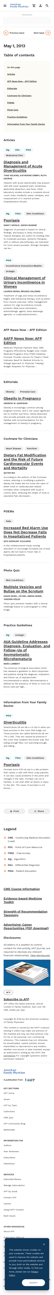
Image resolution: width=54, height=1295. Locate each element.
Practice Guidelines (17, 117)
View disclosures (40, 955)
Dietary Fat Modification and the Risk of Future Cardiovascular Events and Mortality (25, 461)
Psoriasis (12, 220)
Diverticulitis (15, 722)
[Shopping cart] (34, 5)
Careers (7, 1203)
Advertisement (27, 15)
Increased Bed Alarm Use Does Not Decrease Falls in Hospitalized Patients (26, 532)
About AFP (9, 1231)
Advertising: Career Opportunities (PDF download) (26, 926)
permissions (9, 1055)
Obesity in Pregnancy (22, 398)
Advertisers (9, 1163)
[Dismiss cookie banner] (44, 1244)
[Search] (47, 5)
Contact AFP (10, 1197)
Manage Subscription (14, 1185)
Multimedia (9, 1130)
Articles (11, 74)
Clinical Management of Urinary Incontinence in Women (24, 282)
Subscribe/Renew (12, 1179)
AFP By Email (10, 1191)
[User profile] (40, 5)
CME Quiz (8, 1117)
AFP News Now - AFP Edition (22, 81)
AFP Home (9, 1093)
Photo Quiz (12, 110)
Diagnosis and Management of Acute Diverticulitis (23, 166)
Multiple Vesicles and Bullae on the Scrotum (23, 589)
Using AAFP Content (14, 1209)
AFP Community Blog (14, 1123)
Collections (9, 1111)
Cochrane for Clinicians (19, 95)
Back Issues (9, 1216)
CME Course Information (22, 889)
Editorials (12, 88)
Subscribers (9, 1157)
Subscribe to (16, 999)
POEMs (10, 103)
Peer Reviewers (11, 1151)
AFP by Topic (10, 1105)
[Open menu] (5, 5)
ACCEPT (33, 1282)
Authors (7, 1145)
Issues (7, 1099)
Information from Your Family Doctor (26, 124)
